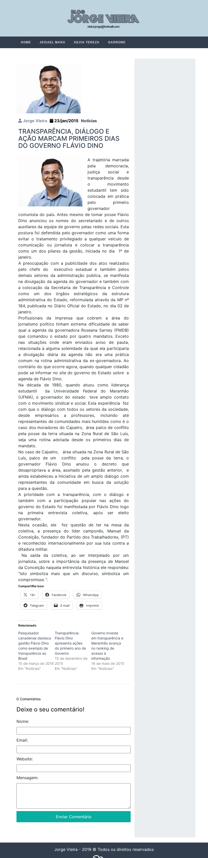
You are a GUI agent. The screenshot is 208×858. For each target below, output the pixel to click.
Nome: (22, 721)
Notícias (89, 120)
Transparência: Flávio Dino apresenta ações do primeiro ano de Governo (70, 643)
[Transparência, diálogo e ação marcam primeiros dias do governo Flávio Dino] (49, 88)
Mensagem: (27, 777)
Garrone (117, 42)
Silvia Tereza (86, 42)
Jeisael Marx (52, 42)
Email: (22, 740)
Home (26, 42)
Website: (24, 759)
